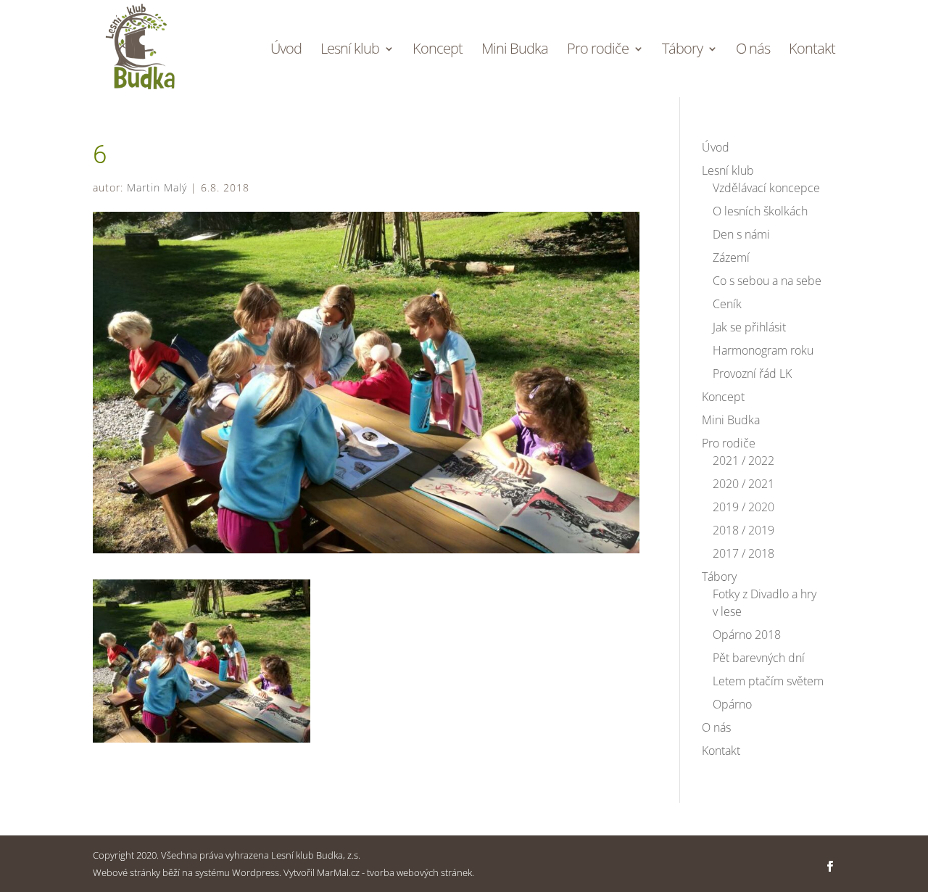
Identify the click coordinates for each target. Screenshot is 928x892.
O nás (753, 51)
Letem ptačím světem (768, 681)
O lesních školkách (760, 211)
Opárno (732, 704)
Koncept (438, 51)
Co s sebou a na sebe (767, 281)
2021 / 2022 (743, 460)
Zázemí (731, 257)
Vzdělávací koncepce (766, 188)
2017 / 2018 (743, 553)
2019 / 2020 (743, 507)
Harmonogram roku (763, 350)
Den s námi (741, 234)
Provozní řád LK (752, 373)
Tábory (682, 51)
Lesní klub (349, 51)
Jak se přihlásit (749, 327)
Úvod (286, 51)
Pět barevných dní (759, 658)
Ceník (727, 304)
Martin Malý (157, 187)
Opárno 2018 (747, 635)
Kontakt (812, 51)
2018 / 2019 (743, 530)
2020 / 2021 (743, 484)
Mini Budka (514, 51)
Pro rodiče (598, 51)
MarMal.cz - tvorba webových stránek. (395, 872)
